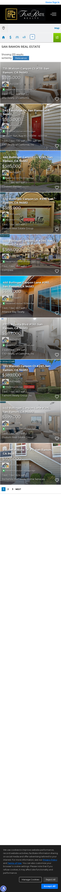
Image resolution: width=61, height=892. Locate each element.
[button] (3, 888)
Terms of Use (15, 863)
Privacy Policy (50, 860)
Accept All (49, 886)
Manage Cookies (30, 879)
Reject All (50, 879)
